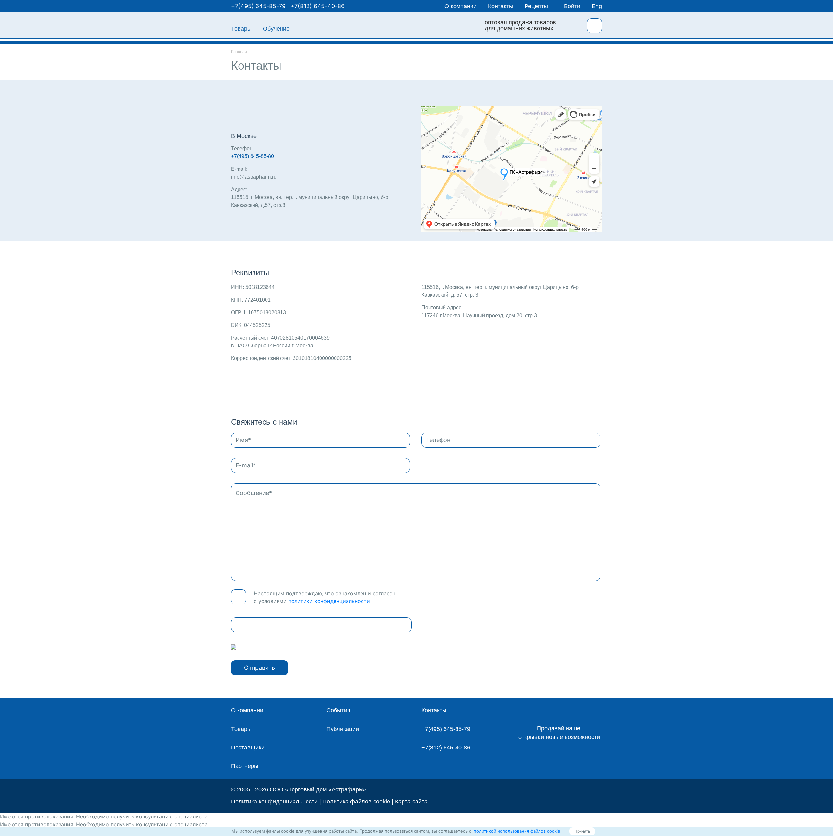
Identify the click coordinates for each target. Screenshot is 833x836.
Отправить (259, 667)
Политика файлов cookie (356, 801)
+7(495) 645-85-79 (258, 6)
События (338, 710)
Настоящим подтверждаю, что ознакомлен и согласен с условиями (324, 597)
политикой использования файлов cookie (516, 831)
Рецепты (536, 6)
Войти (572, 6)
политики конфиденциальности (329, 601)
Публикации (342, 729)
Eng (597, 6)
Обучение (276, 28)
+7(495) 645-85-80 (252, 156)
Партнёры (244, 766)
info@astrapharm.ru (254, 177)
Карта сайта (411, 801)
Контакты (500, 6)
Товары (241, 28)
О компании (460, 6)
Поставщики (248, 747)
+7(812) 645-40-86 (318, 6)
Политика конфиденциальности (274, 801)
